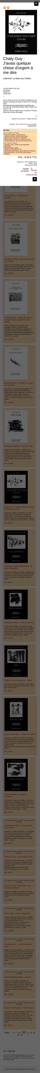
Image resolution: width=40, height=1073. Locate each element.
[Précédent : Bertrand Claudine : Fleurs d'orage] (4, 7)
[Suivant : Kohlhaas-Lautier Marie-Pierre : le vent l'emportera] (8, 7)
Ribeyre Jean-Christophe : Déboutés (16, 137)
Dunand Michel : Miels (11, 147)
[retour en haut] (31, 174)
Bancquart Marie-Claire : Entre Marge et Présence (20, 150)
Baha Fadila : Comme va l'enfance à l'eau (17, 139)
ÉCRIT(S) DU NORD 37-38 (13, 149)
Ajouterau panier (25, 170)
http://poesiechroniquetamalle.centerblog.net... (19, 105)
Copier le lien (32, 126)
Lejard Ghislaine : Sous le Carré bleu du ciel (18, 140)
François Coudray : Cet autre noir (15, 134)
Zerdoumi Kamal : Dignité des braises (16, 136)
